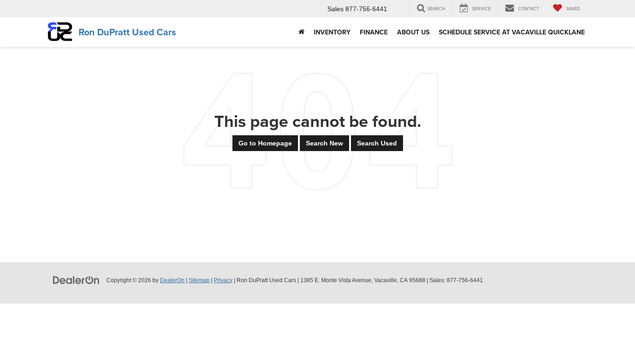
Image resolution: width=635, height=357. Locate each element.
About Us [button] (413, 32)
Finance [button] (374, 32)
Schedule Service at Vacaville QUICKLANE (512, 32)
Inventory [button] (332, 32)
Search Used (377, 143)
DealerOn (172, 280)
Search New (324, 143)
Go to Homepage (265, 143)
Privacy (223, 280)
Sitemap (199, 280)
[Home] (301, 32)
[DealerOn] (76, 280)
